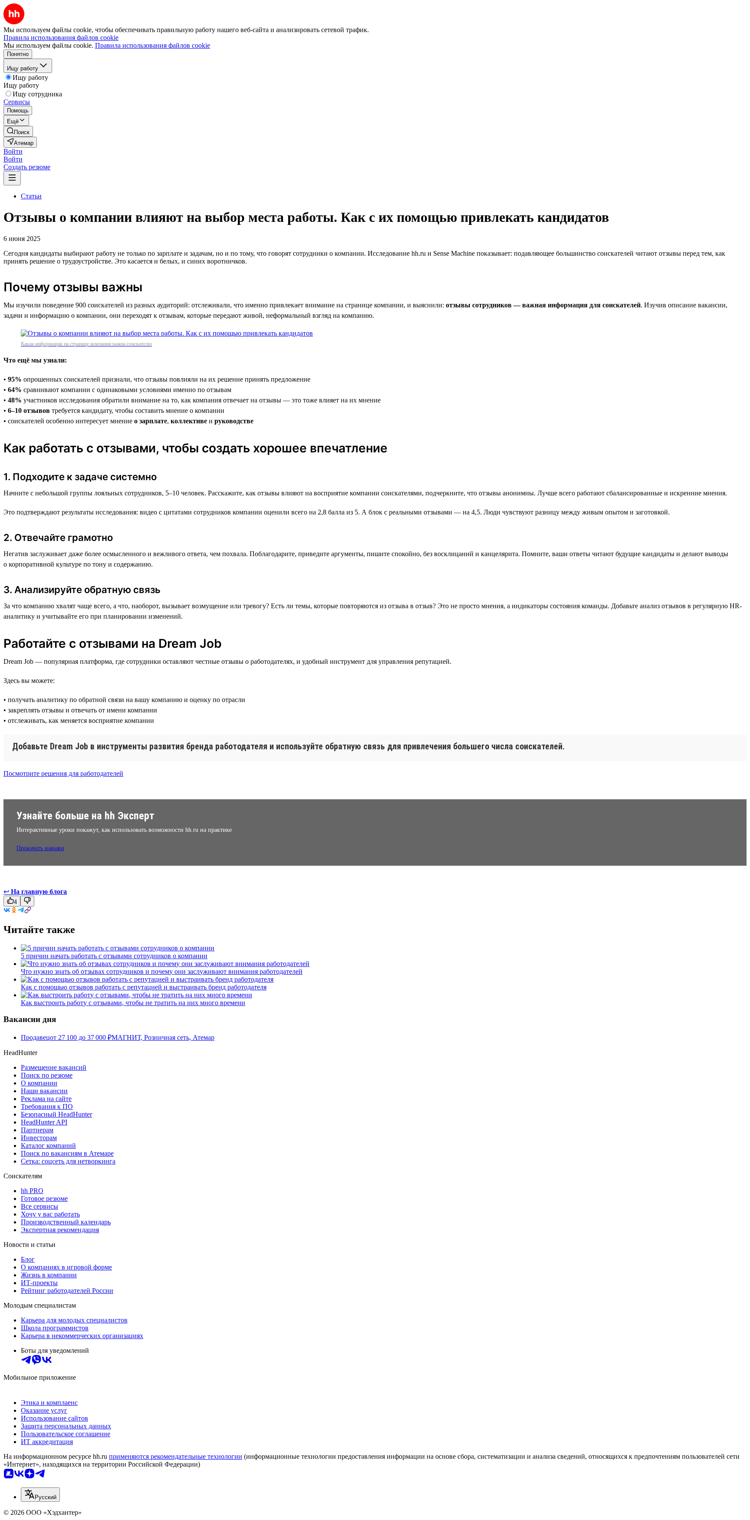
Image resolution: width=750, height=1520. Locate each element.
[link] (18, 131)
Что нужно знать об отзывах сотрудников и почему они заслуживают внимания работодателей (162, 971)
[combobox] (40, 1494)
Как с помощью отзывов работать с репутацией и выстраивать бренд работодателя (143, 987)
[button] (13, 151)
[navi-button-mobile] (12, 178)
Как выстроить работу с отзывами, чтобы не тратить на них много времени (133, 1002)
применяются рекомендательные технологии (175, 1456)
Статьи (31, 196)
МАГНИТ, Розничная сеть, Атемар (163, 1037)
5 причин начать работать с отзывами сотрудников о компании (114, 955)
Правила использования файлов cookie (152, 45)
